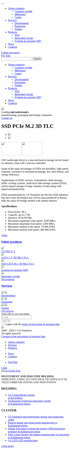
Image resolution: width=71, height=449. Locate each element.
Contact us (6, 118)
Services (6, 286)
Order (4, 235)
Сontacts (12, 356)
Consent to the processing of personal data (23, 336)
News (11, 353)
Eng (8, 55)
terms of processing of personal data (40, 324)
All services (7, 311)
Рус (3, 55)
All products (7, 279)
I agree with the (32, 324)
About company (16, 342)
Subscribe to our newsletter (15, 314)
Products (12, 348)
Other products (11, 241)
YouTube (13, 362)
